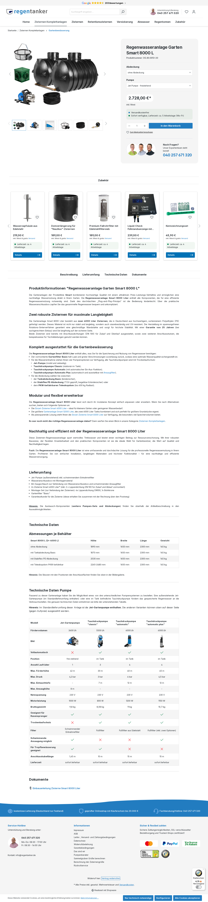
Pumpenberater (81, 855)
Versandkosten (126, 884)
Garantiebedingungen (84, 848)
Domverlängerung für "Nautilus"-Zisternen (63, 227)
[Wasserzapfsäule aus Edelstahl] (27, 208)
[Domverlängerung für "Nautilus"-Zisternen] (65, 208)
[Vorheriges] (10, 74)
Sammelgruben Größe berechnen (89, 858)
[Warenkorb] (199, 10)
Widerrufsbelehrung (83, 844)
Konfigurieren (163, 898)
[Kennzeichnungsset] (180, 208)
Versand (31, 238)
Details (18, 255)
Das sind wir (79, 851)
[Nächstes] (105, 74)
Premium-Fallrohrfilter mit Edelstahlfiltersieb (103, 227)
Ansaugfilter (109, 372)
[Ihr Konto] (193, 12)
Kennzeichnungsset (177, 225)
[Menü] (203, 869)
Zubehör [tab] (103, 180)
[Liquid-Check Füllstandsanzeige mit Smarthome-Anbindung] (142, 208)
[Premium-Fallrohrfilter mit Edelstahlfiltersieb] (104, 208)
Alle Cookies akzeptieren (187, 898)
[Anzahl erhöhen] (145, 126)
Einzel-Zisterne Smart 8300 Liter (87, 414)
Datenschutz (79, 841)
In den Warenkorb (171, 125)
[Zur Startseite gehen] (26, 11)
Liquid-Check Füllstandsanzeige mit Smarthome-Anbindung (141, 227)
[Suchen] (122, 12)
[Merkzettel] (187, 12)
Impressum (79, 830)
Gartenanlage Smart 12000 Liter (59, 411)
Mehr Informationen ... (90, 898)
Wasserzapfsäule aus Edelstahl (25, 227)
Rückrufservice (81, 865)
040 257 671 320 (168, 13)
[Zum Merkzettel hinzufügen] (37, 217)
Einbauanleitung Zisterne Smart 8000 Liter (56, 788)
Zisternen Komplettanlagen (152, 421)
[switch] (198, 887)
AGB (76, 833)
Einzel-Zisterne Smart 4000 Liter (51, 408)
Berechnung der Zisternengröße (89, 862)
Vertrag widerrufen (111, 878)
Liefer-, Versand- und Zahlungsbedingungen (94, 837)
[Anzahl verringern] (129, 126)
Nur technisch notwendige (138, 898)
